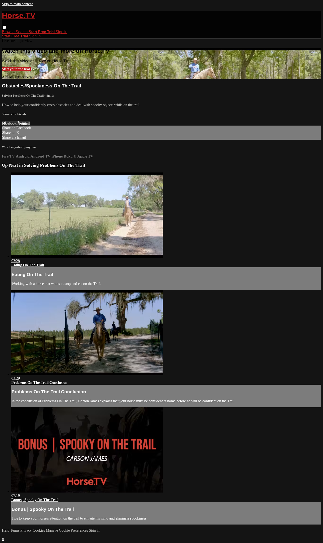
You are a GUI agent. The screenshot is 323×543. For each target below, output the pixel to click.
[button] (4, 27)
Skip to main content (17, 4)
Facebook (9, 123)
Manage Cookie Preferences (67, 530)
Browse (9, 32)
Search (22, 32)
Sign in (61, 32)
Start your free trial (16, 69)
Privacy (26, 530)
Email (25, 123)
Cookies (39, 530)
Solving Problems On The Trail (23, 95)
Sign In (35, 36)
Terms (15, 530)
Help (6, 530)
